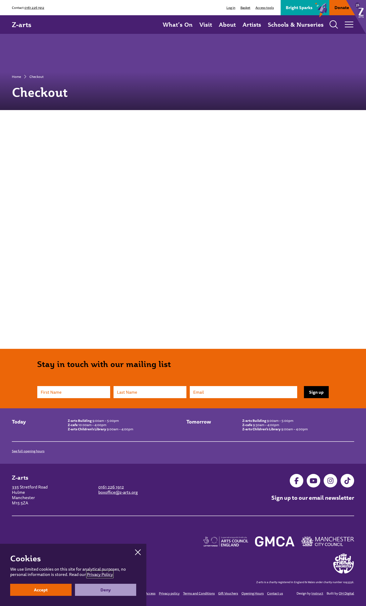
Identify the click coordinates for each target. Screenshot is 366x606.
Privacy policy (169, 593)
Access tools (264, 7)
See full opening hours (28, 451)
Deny (105, 590)
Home (16, 76)
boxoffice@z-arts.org (118, 492)
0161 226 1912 (34, 7)
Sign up (316, 392)
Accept (41, 590)
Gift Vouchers (228, 593)
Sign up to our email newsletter (312, 497)
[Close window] (138, 552)
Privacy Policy (100, 574)
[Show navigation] (349, 24)
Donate (341, 7)
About (227, 24)
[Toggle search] (334, 24)
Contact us (275, 593)
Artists (252, 24)
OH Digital (346, 593)
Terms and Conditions (199, 593)
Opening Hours (252, 593)
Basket (245, 7)
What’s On (178, 24)
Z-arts (21, 24)
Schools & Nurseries (296, 24)
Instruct (317, 593)
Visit (205, 24)
